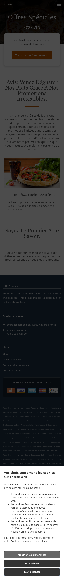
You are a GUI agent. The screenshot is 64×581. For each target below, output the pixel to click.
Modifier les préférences (32, 554)
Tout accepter (32, 571)
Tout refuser (32, 563)
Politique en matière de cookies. (29, 541)
